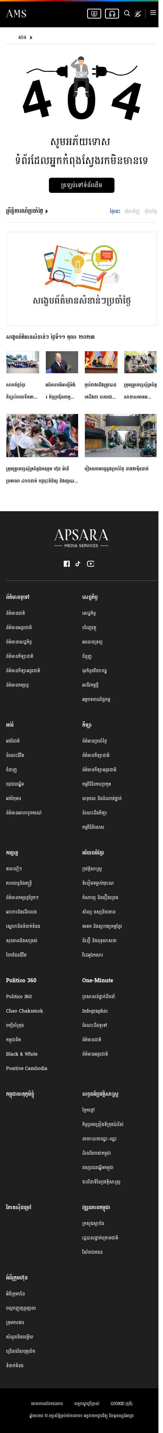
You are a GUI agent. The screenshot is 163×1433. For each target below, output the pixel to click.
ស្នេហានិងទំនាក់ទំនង (23, 926)
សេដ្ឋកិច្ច (89, 613)
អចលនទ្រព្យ (92, 642)
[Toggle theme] (137, 13)
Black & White (22, 1054)
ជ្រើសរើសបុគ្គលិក (20, 1351)
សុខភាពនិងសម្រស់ (22, 941)
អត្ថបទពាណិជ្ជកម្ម (96, 699)
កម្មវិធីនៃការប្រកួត (96, 784)
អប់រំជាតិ (13, 741)
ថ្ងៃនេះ (115, 211)
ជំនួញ (87, 656)
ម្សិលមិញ (132, 211)
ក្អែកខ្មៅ (88, 1110)
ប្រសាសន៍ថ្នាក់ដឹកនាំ (98, 997)
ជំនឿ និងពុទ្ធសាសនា (99, 941)
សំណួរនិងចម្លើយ (19, 1337)
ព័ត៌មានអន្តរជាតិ (19, 627)
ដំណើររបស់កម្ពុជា (96, 1153)
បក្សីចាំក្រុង (15, 1025)
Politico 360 (19, 997)
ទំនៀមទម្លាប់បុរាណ (98, 883)
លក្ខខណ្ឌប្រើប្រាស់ (86, 1403)
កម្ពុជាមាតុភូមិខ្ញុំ (20, 1094)
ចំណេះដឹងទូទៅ (94, 1025)
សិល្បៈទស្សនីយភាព (99, 912)
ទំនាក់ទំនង (15, 1366)
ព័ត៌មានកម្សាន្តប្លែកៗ (22, 897)
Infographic (95, 1011)
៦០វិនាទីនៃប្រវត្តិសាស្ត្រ (101, 1182)
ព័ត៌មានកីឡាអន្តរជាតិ (23, 671)
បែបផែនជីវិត (16, 955)
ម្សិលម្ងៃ (150, 211)
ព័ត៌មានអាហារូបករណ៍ (24, 813)
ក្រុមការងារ (15, 1322)
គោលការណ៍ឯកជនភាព (47, 1403)
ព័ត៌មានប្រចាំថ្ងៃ (94, 741)
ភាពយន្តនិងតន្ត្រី (19, 883)
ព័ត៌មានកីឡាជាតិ (19, 656)
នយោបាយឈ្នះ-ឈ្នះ (99, 1139)
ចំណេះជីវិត (15, 755)
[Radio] (112, 14)
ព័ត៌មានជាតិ (15, 613)
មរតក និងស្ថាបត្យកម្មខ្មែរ (102, 926)
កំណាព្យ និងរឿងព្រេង (100, 897)
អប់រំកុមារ (13, 798)
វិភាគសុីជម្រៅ (18, 1207)
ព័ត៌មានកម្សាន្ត (17, 685)
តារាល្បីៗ (14, 869)
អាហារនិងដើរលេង (21, 912)
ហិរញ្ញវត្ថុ (89, 627)
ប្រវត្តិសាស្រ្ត (92, 869)
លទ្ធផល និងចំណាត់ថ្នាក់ (102, 798)
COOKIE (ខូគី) (121, 1403)
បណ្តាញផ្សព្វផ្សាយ (21, 1308)
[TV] (94, 14)
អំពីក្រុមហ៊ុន (15, 1294)
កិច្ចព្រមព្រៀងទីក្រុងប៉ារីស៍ (103, 1124)
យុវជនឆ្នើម (15, 784)
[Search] (126, 13)
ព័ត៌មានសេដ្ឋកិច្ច (19, 642)
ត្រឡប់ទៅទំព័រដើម (81, 185)
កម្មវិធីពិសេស (93, 827)
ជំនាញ (11, 770)
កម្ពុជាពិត (13, 1040)
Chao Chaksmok (24, 1011)
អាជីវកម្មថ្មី (90, 685)
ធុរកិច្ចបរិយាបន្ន (94, 671)
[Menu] (153, 14)
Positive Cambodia (26, 1068)
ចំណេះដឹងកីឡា (94, 813)
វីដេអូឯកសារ (92, 955)
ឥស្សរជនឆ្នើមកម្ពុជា (98, 1167)
